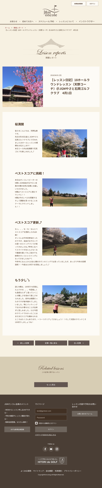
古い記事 (79, 343)
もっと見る (51, 384)
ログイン (92, 4)
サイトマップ (38, 471)
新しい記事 (23, 343)
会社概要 (49, 471)
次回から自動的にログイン (47, 423)
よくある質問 (26, 471)
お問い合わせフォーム (84, 414)
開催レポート (18, 27)
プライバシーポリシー (72, 471)
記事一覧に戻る (51, 343)
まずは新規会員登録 (17, 429)
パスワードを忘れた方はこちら (45, 435)
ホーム (7, 27)
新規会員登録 (78, 4)
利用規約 (58, 471)
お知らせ (13, 21)
